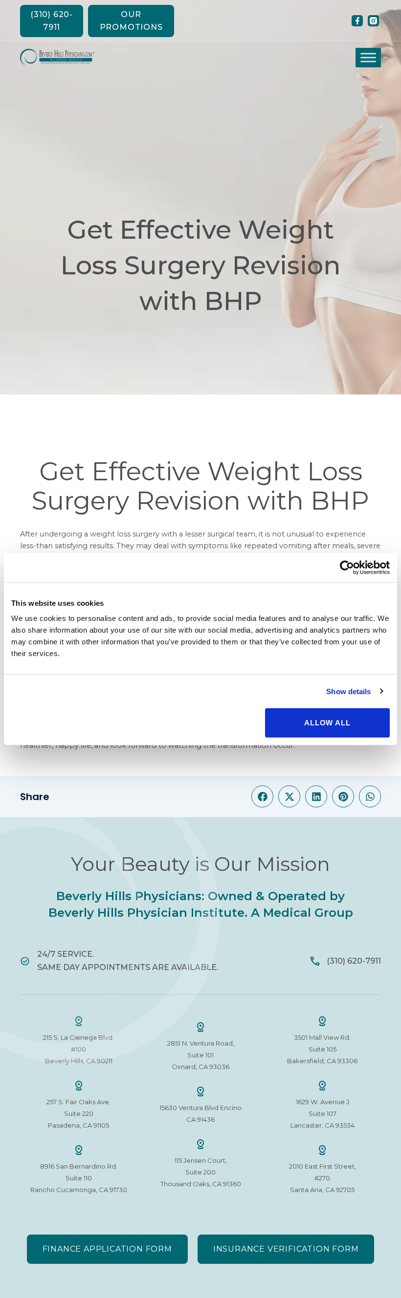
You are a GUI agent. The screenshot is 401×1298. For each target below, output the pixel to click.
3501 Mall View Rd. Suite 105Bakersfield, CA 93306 (322, 1049)
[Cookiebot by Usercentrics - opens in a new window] (347, 567)
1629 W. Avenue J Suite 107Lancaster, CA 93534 (322, 1113)
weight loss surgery (124, 534)
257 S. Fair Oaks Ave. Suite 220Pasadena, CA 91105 (78, 1113)
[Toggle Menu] (368, 57)
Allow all (327, 723)
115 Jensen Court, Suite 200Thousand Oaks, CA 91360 (200, 1172)
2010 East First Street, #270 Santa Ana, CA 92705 (322, 1178)
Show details (348, 691)
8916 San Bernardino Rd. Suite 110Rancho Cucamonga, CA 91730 (78, 1178)
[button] (262, 796)
